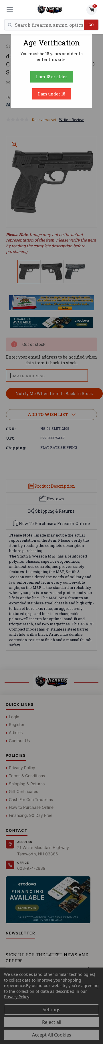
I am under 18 (51, 94)
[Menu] (9, 9)
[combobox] (49, 25)
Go (91, 24)
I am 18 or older (51, 76)
